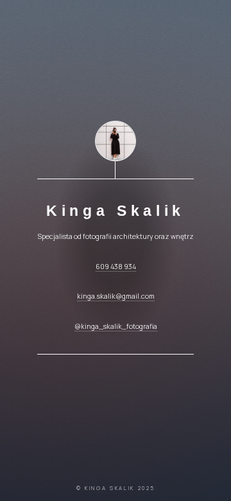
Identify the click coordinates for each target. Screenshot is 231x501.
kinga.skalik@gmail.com (116, 296)
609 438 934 (116, 266)
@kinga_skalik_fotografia (115, 326)
